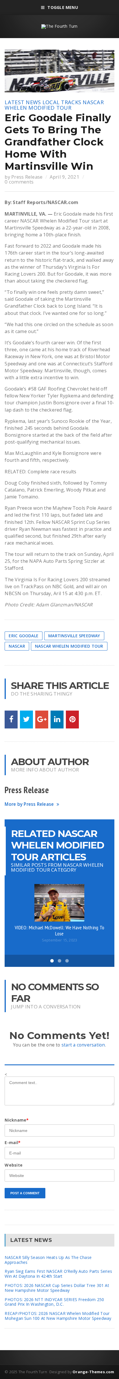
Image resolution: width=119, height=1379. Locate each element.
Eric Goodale (23, 635)
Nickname (17, 1120)
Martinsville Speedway (74, 635)
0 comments (19, 181)
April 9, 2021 (64, 176)
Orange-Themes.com (93, 1371)
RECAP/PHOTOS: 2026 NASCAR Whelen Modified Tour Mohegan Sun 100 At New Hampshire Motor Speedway (58, 1316)
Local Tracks (61, 102)
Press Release (26, 176)
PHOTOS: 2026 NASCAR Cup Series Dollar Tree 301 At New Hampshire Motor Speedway (57, 1288)
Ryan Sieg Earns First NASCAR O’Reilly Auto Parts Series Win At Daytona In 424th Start (58, 1273)
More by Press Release (29, 804)
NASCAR (17, 646)
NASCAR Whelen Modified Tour (54, 105)
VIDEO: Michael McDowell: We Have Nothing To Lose (60, 930)
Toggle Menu (62, 7)
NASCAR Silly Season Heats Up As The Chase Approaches (48, 1260)
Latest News (23, 102)
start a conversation (83, 1045)
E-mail (12, 1142)
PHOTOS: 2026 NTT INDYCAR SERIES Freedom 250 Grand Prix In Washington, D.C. (54, 1302)
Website (13, 1165)
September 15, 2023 (59, 940)
